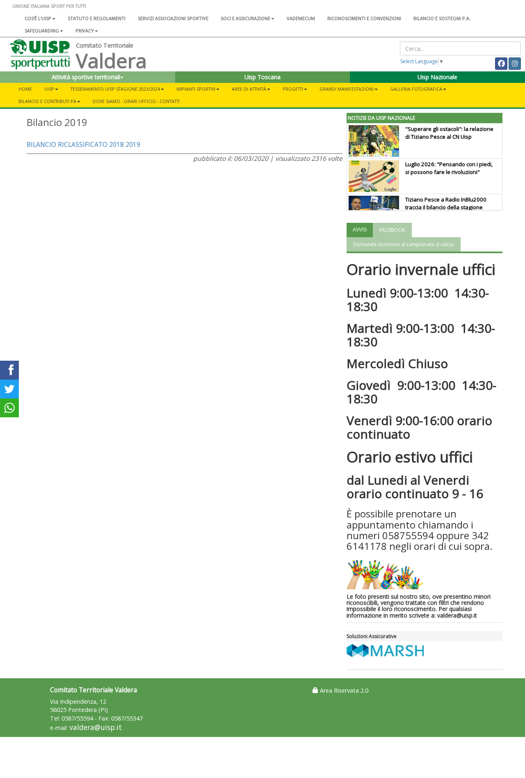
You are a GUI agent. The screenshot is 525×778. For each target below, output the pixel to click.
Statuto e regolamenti (97, 18)
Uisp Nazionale (437, 77)
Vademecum (301, 18)
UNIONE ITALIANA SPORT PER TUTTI (49, 6)
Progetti (293, 89)
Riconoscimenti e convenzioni (364, 18)
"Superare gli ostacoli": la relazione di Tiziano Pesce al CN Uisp (449, 132)
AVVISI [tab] (360, 229)
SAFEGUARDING (42, 30)
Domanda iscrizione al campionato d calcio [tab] (403, 244)
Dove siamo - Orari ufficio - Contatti (136, 101)
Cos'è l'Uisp (38, 18)
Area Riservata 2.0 (343, 690)
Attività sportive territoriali (86, 77)
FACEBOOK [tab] (392, 230)
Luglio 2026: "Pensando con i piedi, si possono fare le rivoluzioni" (449, 168)
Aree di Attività (249, 89)
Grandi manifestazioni (347, 89)
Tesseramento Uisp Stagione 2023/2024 (115, 89)
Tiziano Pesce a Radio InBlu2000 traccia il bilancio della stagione (445, 203)
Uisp (49, 89)
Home (25, 89)
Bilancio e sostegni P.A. (441, 18)
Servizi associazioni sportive (173, 18)
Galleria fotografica (416, 89)
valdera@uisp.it (95, 727)
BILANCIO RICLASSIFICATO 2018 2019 (83, 144)
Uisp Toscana (262, 77)
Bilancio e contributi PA (47, 101)
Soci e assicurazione (245, 18)
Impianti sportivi (195, 89)
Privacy (84, 30)
